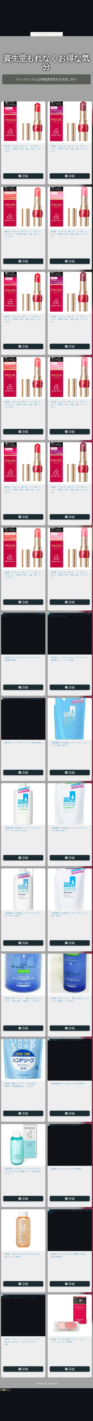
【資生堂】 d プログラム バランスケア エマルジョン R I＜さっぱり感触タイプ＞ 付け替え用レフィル (23, 1171)
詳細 (24, 176)
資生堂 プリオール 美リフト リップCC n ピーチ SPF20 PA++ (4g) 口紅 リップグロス (69, 233)
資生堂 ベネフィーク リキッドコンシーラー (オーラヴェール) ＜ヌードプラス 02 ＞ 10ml (23, 1341)
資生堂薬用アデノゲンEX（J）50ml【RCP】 (68, 1083)
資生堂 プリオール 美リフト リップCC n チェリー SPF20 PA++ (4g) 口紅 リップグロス (23, 148)
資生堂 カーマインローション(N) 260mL (66, 1169)
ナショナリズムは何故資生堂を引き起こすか (46, 79)
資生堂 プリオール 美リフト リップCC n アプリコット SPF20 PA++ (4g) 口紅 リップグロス (23, 233)
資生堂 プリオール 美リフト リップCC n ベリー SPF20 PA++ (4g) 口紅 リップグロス (69, 148)
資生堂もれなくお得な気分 (46, 62)
